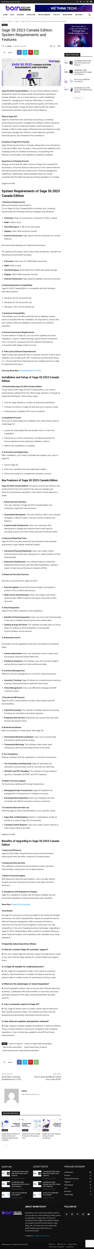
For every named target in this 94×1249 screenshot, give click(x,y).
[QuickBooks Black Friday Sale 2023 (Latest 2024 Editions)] (68, 63)
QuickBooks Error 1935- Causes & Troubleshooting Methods (83, 90)
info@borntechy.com (41, 1236)
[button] (89, 15)
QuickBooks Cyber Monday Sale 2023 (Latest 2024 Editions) (83, 72)
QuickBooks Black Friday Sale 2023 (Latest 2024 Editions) (82, 63)
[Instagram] (80, 1)
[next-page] (7, 1146)
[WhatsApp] (36, 52)
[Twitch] (87, 1)
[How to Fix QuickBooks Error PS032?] (68, 81)
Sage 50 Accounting (21, 904)
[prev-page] (3, 1146)
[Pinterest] (84, 1)
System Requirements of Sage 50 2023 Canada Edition (21, 1050)
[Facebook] (77, 1)
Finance (10, 21)
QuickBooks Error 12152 (30, 370)
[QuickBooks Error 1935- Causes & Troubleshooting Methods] (68, 90)
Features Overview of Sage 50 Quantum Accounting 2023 (31, 1136)
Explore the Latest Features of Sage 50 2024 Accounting (51, 1136)
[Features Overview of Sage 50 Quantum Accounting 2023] (31, 1124)
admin (9, 46)
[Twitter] (25, 52)
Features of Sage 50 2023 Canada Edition (38, 1044)
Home (4, 21)
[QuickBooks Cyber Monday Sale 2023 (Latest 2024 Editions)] (68, 72)
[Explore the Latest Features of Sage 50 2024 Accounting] (51, 1124)
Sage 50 (17, 21)
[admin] (3, 46)
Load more (77, 98)
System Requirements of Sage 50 (35, 1047)
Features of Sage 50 (15, 1044)
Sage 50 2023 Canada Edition (12, 1047)
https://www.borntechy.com (30, 1094)
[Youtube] (90, 1)
